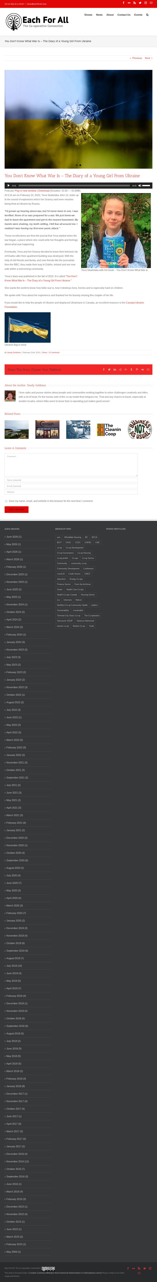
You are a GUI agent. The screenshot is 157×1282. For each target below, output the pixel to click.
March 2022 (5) (14, 740)
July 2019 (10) (14, 965)
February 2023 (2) (16, 672)
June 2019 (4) (13, 973)
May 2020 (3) (13, 890)
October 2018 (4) (15, 1018)
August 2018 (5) (15, 1033)
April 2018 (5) (13, 1063)
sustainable (78, 610)
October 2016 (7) (15, 1169)
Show (44, 352)
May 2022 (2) (13, 725)
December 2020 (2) (16, 838)
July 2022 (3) (13, 710)
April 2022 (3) (13, 732)
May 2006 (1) (13, 1252)
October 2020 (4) (15, 853)
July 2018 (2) (13, 1041)
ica (58, 600)
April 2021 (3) (13, 807)
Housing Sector (88, 595)
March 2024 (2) (14, 627)
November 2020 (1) (16, 845)
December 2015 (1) (16, 1206)
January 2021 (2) (15, 830)
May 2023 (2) (13, 664)
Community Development (68, 568)
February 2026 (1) (16, 567)
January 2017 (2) (15, 1146)
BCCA (94, 537)
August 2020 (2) (15, 868)
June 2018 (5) (13, 1048)
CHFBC (88, 542)
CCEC (78, 542)
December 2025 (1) (16, 574)
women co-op (63, 626)
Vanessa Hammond (85, 621)
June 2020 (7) (13, 883)
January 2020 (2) (15, 920)
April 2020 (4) (13, 898)
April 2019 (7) (13, 988)
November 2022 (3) (16, 687)
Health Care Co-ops (75, 589)
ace (58, 537)
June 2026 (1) (13, 536)
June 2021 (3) (13, 792)
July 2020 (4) (13, 875)
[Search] (147, 14)
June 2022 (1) (13, 717)
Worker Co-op (79, 626)
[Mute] (139, 185)
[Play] (8, 185)
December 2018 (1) (16, 1003)
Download (44, 190)
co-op (59, 548)
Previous (137, 58)
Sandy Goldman (14, 352)
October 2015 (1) (15, 1221)
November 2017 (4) (16, 1101)
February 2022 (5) (16, 747)
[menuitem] (88, 14)
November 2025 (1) (16, 582)
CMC (97, 542)
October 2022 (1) (15, 695)
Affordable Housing (72, 537)
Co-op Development (74, 548)
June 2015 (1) (13, 1229)
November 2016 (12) (17, 1161)
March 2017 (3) (14, 1131)
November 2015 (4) (16, 1214)
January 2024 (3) (15, 642)
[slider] (146, 185)
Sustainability (63, 610)
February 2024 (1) (16, 634)
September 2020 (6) (17, 860)
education (61, 579)
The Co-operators (92, 615)
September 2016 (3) (17, 1176)
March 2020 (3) (14, 905)
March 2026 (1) (14, 559)
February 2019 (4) (16, 996)
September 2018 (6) (17, 1026)
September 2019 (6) (17, 950)
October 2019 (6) (15, 943)
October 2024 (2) (15, 612)
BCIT (59, 542)
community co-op (78, 563)
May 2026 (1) (13, 544)
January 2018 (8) (15, 1086)
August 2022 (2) (15, 702)
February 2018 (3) (16, 1078)
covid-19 (61, 574)
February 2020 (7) (16, 913)
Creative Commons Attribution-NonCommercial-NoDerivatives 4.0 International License (65, 1273)
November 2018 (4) (16, 1011)
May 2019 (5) (13, 981)
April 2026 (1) (13, 552)
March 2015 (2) (14, 1236)
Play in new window (25, 190)
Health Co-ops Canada (67, 595)
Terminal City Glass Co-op (68, 615)
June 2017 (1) (13, 1116)
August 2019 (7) (15, 958)
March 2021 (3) (14, 815)
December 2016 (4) (16, 1154)
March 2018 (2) (14, 1071)
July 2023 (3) (13, 657)
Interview (68, 600)
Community (62, 563)
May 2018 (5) (13, 1056)
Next (147, 58)
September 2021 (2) (17, 777)
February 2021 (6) (16, 822)
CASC (68, 542)
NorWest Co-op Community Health (72, 605)
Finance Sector (64, 584)
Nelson (79, 600)
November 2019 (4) (16, 935)
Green (59, 589)
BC (86, 537)
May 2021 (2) (13, 800)
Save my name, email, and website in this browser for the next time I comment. (51, 501)
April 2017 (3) (13, 1124)
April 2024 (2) (13, 619)
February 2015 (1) (16, 1244)
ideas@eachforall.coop (36, 4)
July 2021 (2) (13, 785)
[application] (78, 185)
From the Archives (83, 584)
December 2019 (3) (16, 928)
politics (95, 605)
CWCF (87, 574)
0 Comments (54, 352)
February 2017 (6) (16, 1139)
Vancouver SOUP (65, 621)
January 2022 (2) (15, 755)
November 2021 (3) (16, 762)
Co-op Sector (88, 558)
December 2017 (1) (16, 1093)
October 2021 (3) (15, 770)
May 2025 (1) (13, 597)
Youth (91, 626)
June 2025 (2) (13, 589)
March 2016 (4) (14, 1191)
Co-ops (75, 558)
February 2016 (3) (16, 1199)
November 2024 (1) (16, 604)
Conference (88, 568)
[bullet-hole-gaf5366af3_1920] (78, 119)
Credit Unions (74, 574)
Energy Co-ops (76, 579)
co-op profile (62, 558)
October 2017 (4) (15, 1109)
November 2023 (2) (16, 649)
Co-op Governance (65, 553)
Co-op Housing (84, 553)
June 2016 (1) (13, 1184)
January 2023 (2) (15, 679)
